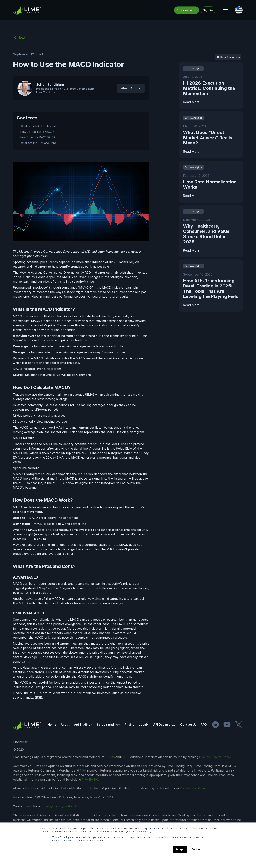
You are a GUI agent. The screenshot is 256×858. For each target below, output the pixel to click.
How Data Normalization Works (210, 184)
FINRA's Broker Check (215, 757)
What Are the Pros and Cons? (39, 142)
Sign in (208, 10)
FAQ (204, 724)
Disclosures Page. (193, 788)
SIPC (124, 757)
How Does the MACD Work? (37, 137)
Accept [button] (179, 849)
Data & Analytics (230, 56)
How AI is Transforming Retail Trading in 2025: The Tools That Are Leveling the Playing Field (211, 288)
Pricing (129, 724)
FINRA (110, 757)
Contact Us (188, 724)
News (22, 37)
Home (52, 724)
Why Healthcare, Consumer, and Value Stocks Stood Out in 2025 (206, 233)
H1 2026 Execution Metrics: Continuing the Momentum (209, 88)
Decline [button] (196, 849)
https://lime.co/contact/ (58, 806)
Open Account (187, 10)
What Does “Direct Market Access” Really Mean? (207, 138)
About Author (130, 88)
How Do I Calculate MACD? (37, 131)
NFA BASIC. (90, 779)
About (65, 724)
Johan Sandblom (50, 84)
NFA (83, 770)
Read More (191, 102)
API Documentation (164, 724)
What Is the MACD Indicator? (38, 126)
